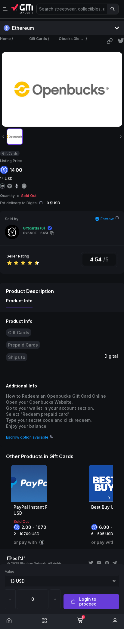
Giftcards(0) (34, 228)
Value (9, 571)
